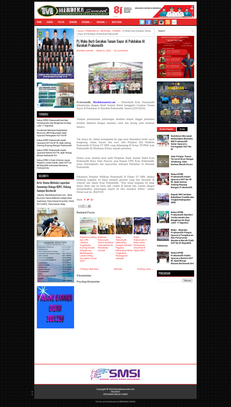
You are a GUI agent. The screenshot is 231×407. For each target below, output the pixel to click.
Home (81, 31)
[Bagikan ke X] (86, 206)
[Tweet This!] (88, 199)
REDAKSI (115, 391)
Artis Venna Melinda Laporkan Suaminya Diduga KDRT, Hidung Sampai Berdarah (54, 187)
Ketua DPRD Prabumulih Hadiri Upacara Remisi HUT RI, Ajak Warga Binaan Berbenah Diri (54, 153)
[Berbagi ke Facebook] (89, 206)
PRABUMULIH (92, 31)
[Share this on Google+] (92, 199)
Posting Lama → (145, 269)
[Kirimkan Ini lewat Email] (80, 206)
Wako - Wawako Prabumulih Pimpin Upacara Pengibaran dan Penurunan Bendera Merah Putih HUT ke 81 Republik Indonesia (175, 238)
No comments (121, 50)
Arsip (182, 129)
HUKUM (50, 22)
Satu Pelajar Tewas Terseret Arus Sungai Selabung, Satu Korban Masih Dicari (182, 160)
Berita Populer (167, 129)
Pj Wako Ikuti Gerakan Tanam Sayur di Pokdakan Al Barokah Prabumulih (111, 43)
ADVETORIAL (117, 22)
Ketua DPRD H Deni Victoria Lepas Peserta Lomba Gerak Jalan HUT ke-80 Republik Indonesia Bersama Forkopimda (54, 164)
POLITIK (61, 22)
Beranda (118, 269)
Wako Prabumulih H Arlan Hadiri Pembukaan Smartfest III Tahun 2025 (140, 244)
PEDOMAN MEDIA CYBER (115, 394)
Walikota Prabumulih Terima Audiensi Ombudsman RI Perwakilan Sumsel (105, 244)
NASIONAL (102, 22)
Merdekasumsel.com (124, 389)
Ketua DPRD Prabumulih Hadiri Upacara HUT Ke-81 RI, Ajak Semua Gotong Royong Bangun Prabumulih (54, 143)
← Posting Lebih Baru (88, 269)
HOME (39, 22)
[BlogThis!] (83, 206)
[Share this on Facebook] (84, 199)
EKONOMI (73, 22)
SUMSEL (116, 31)
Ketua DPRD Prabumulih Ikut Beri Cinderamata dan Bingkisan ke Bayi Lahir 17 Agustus (54, 123)
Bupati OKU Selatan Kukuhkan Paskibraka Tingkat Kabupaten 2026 (182, 198)
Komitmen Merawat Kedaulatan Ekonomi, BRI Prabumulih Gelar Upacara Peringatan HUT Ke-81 (52, 133)
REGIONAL (87, 22)
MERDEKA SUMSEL (127, 402)
